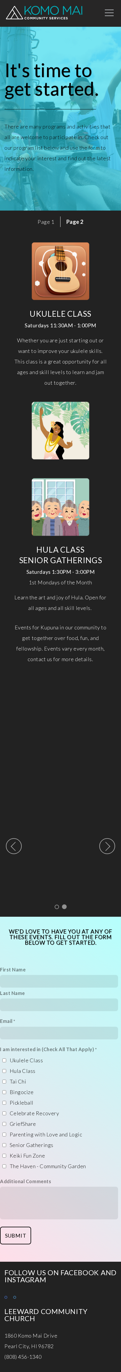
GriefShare (23, 1124)
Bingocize (22, 1092)
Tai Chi (18, 1081)
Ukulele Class (26, 1060)
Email (6, 1021)
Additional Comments (25, 1181)
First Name (13, 969)
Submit (15, 1235)
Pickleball (21, 1102)
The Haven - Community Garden (48, 1166)
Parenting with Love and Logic (46, 1134)
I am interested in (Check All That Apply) (47, 1049)
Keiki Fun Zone (27, 1155)
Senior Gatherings (31, 1145)
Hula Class (23, 1071)
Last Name (12, 993)
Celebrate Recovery (34, 1113)
